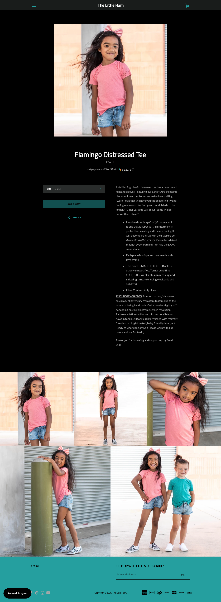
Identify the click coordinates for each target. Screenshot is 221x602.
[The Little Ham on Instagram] (42, 592)
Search (36, 566)
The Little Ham (111, 5)
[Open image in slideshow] (110, 80)
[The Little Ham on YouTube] (48, 592)
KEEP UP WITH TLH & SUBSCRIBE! (140, 566)
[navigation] (33, 5)
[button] (110, 169)
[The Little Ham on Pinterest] (37, 592)
